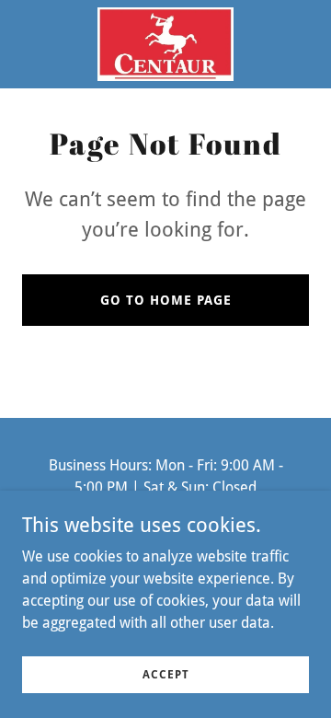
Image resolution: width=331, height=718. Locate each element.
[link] (165, 44)
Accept (166, 673)
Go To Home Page (166, 300)
